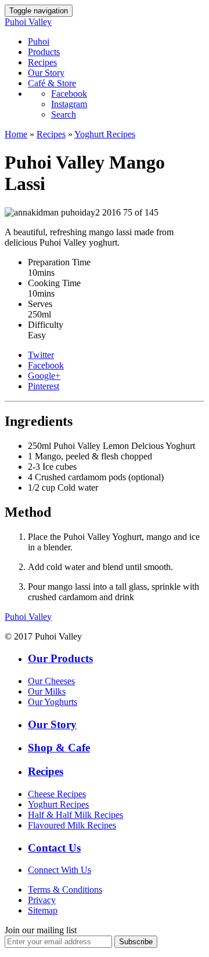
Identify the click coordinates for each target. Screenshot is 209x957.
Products (44, 52)
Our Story (46, 73)
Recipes (42, 62)
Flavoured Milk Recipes (72, 825)
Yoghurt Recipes (104, 134)
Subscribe (136, 941)
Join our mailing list (41, 930)
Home (16, 134)
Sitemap (42, 910)
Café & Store (52, 83)
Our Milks (47, 691)
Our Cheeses (51, 681)
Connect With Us (59, 870)
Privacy (42, 900)
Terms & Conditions (65, 889)
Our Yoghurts (52, 702)
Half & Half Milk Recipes (75, 815)
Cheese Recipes (57, 794)
